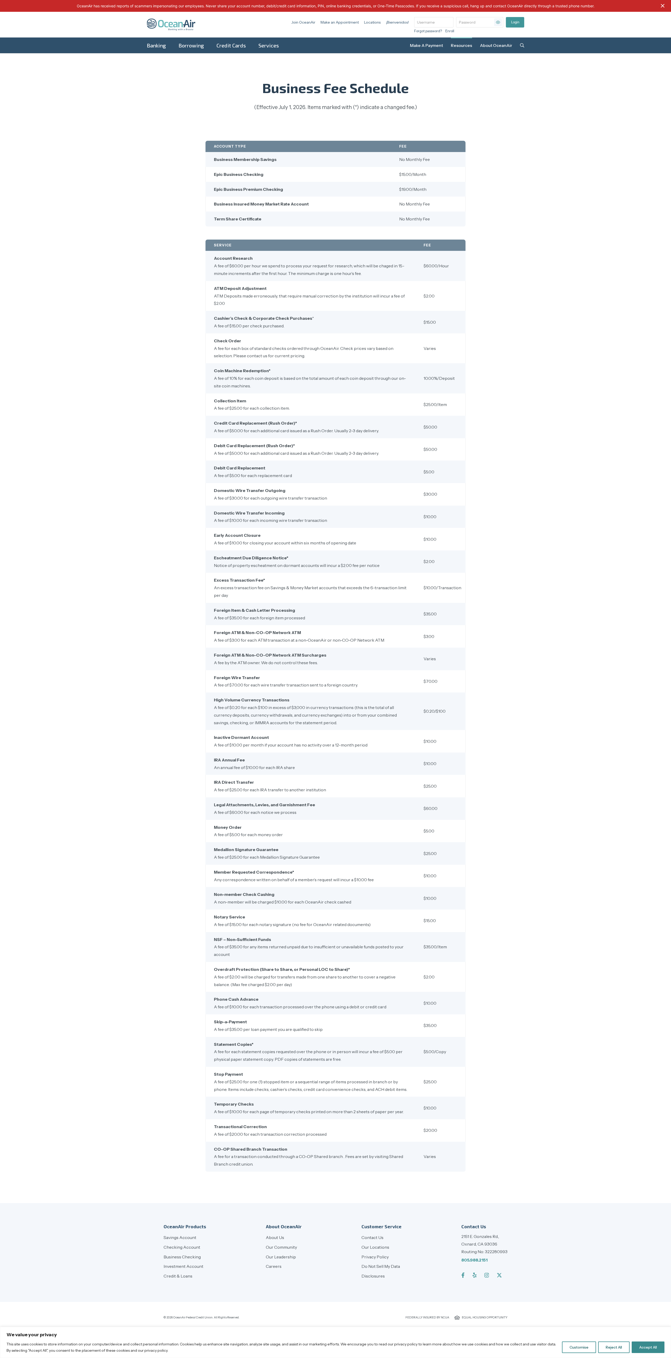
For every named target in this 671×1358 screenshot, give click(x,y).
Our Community (281, 1247)
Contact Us (372, 1237)
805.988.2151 (474, 1260)
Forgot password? (428, 31)
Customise (579, 1347)
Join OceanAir (303, 22)
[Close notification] (662, 6)
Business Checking (182, 1257)
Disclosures (373, 1276)
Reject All (614, 1347)
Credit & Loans (178, 1276)
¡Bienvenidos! (397, 22)
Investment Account (183, 1266)
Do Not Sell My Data (380, 1266)
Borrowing (191, 45)
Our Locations (375, 1247)
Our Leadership (281, 1257)
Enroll (449, 31)
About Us (275, 1237)
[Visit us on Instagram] (486, 1275)
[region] (335, 1342)
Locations (372, 22)
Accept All (648, 1347)
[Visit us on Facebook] (463, 1275)
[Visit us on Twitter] (499, 1275)
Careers (274, 1266)
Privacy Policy (375, 1257)
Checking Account (182, 1247)
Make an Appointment (340, 22)
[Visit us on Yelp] (475, 1275)
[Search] (522, 45)
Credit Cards (231, 45)
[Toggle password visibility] (498, 22)
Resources (461, 45)
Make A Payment (426, 45)
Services (268, 45)
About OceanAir (496, 45)
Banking (156, 45)
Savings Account (180, 1237)
